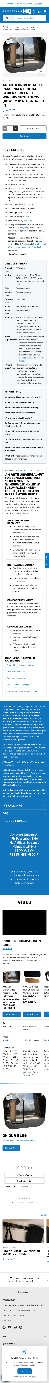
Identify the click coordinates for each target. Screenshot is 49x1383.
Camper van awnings (16, 678)
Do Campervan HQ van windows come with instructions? (22, 425)
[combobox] (24, 18)
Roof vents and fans (16, 671)
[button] (39, 11)
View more (7, 948)
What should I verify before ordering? (22, 407)
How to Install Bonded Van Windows (19, 1140)
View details (11, 1014)
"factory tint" (22, 227)
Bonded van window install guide (22, 691)
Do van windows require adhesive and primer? (22, 433)
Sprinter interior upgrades (18, 684)
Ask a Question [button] (25, 1181)
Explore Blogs (11, 1148)
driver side (36, 753)
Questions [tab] (25, 1186)
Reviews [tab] (9, 1186)
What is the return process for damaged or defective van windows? (24, 457)
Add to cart (33, 128)
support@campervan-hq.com (22, 1310)
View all (42, 1215)
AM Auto (6, 80)
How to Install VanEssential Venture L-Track (22, 1252)
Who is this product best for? (18, 418)
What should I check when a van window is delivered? (24, 449)
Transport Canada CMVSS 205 (26, 247)
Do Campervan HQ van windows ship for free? (23, 441)
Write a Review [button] (25, 1175)
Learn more (37, 3)
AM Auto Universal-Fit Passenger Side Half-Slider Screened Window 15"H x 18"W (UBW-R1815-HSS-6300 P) (23, 28)
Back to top (23, 1292)
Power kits (11, 665)
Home (5, 26)
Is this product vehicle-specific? (19, 402)
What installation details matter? (20, 412)
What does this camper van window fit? (23, 397)
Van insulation (27, 665)
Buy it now (24, 136)
